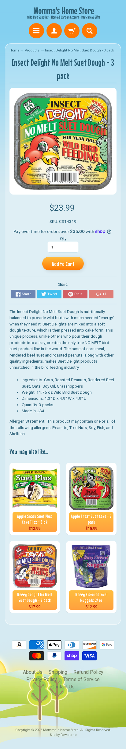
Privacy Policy (41, 679)
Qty (63, 238)
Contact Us (63, 687)
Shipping (58, 672)
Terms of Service (81, 679)
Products (32, 50)
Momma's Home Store (60, 730)
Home (14, 50)
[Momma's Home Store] (63, 12)
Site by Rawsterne (63, 735)
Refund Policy (88, 672)
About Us (33, 672)
